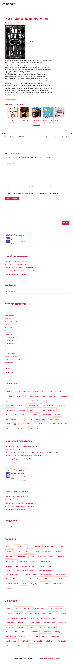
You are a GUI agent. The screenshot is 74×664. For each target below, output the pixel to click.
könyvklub (10, 405)
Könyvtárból (10, 561)
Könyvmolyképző (34, 405)
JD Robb (64, 396)
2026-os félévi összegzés (19, 261)
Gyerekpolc (49, 551)
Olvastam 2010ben (12, 575)
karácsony (41, 401)
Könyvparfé (8, 347)
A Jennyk (8, 449)
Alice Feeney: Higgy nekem (13, 459)
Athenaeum (27, 391)
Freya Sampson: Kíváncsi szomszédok (23, 268)
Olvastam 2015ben (12, 579)
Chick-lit (9, 551)
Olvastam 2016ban (27, 579)
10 (30, 546)
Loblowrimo (62, 405)
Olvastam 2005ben (28, 566)
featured (18, 396)
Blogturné (61, 546)
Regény (34, 583)
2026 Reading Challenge (15, 234)
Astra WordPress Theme (52, 659)
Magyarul (23, 561)
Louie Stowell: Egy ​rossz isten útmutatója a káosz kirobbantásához (26, 452)
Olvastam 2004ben (12, 566)
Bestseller (49, 546)
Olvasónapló (9, 3)
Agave (9, 391)
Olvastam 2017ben (43, 579)
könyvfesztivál (53, 401)
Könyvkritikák (9, 344)
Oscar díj (23, 414)
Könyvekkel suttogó (11, 337)
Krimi (51, 556)
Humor (58, 551)
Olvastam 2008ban (28, 570)
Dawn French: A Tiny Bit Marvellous (13, 120)
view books (24, 245)
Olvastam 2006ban (45, 566)
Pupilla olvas (9, 363)
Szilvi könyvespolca (11, 369)
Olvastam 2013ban (61, 574)
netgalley (51, 410)
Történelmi (58, 584)
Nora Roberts (11, 414)
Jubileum (23, 401)
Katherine (8, 331)
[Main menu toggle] (70, 4)
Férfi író (38, 551)
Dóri (6, 264)
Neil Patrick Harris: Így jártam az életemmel (36, 121)
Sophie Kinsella (46, 414)
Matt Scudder (10, 410)
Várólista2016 (10, 428)
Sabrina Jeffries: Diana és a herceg (16, 446)
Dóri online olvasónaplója (13, 321)
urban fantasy (41, 419)
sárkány (57, 414)
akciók (17, 391)
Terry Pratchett (11, 419)
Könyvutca (8, 350)
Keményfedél (9, 334)
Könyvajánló (62, 556)
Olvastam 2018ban (59, 579)
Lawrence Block (50, 405)
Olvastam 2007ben (12, 570)
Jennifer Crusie (11, 401)
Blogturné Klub (9, 315)
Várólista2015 (62, 424)
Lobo (12, 238)
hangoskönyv (34, 396)
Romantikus (45, 584)
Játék (33, 556)
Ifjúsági (9, 556)
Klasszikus (41, 556)
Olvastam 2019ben (12, 583)
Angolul (38, 546)
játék (32, 401)
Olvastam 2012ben (46, 574)
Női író (34, 561)
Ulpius (29, 419)
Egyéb (18, 551)
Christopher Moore (56, 391)
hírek (43, 396)
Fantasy (28, 551)
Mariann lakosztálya (11, 356)
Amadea (7, 309)
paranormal (34, 414)
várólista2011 (25, 424)
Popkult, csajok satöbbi (12, 359)
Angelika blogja (10, 312)
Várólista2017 (22, 428)
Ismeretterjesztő (21, 556)
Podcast (24, 584)
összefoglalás (35, 428)
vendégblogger (11, 424)
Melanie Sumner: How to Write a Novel (48, 120)
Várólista (9, 588)
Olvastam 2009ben (45, 570)
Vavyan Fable (54, 419)
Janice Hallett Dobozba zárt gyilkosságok (18, 456)
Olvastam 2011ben (29, 575)
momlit (31, 410)
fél (25, 396)
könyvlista (20, 405)
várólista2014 (50, 424)
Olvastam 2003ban (47, 561)
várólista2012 (38, 424)
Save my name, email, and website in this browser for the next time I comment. (33, 193)
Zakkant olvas (9, 372)
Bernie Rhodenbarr (41, 391)
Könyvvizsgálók (10, 353)
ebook (9, 396)
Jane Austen (53, 396)
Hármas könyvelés (11, 328)
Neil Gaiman (41, 410)
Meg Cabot (21, 410)
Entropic (7, 325)
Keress (65, 223)
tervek (21, 419)
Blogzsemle (8, 318)
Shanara (7, 366)
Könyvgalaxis (9, 340)
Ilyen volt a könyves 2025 (19, 274)
